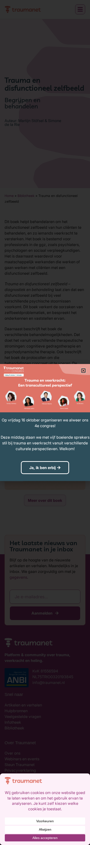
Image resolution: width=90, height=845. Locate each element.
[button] (83, 370)
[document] (45, 422)
